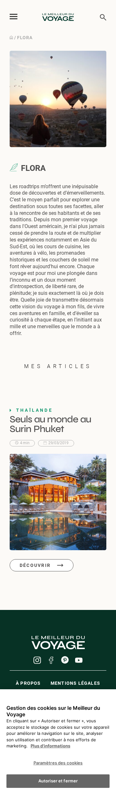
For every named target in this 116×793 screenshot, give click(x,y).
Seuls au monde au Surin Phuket (50, 424)
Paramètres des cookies (58, 762)
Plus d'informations (50, 745)
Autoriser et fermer (58, 780)
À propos (28, 683)
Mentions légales (75, 683)
